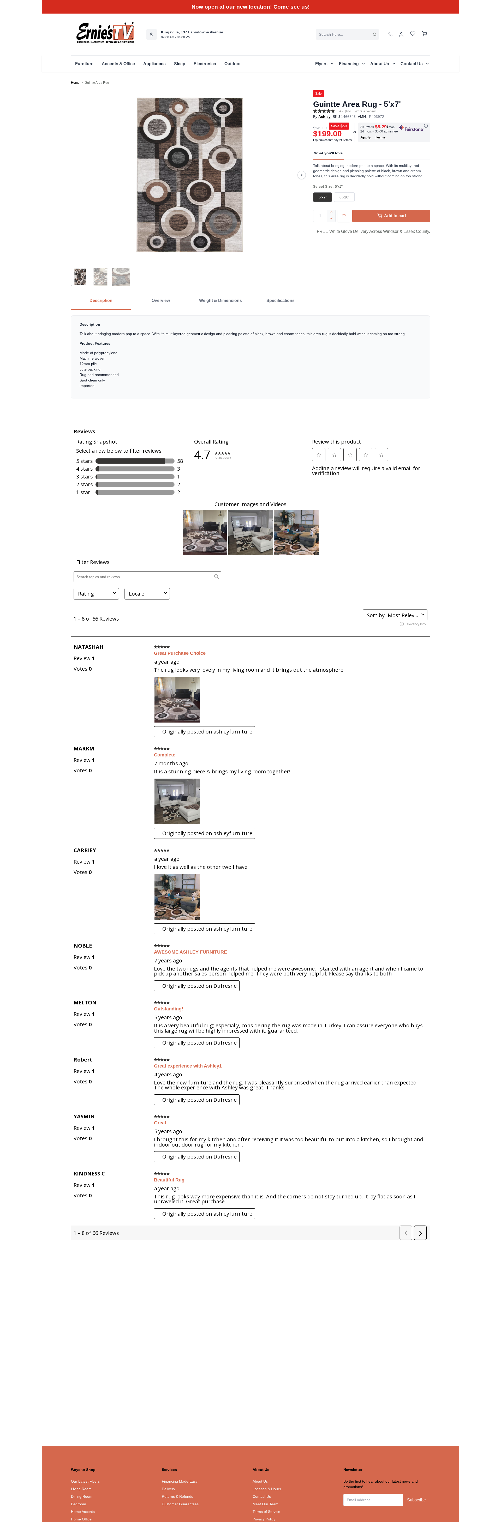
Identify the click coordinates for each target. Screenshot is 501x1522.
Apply (365, 137)
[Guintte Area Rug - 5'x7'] (190, 175)
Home (75, 82)
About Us (260, 1481)
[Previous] (78, 175)
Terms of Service (266, 1511)
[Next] (301, 175)
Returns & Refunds (177, 1496)
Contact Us (262, 1496)
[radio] (322, 197)
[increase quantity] (331, 213)
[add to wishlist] (344, 216)
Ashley (324, 116)
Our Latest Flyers (85, 1481)
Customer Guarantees (180, 1504)
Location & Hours (267, 1489)
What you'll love (328, 153)
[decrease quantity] (331, 219)
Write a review (365, 111)
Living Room (81, 1489)
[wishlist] (412, 34)
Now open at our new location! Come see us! (251, 7)
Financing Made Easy (180, 1481)
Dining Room (81, 1496)
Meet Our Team (265, 1504)
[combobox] (347, 34)
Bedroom (78, 1504)
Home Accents (83, 1511)
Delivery (168, 1489)
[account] (401, 34)
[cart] (424, 34)
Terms (380, 137)
